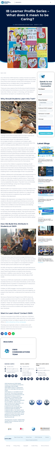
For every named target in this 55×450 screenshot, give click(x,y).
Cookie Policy (34, 445)
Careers (47, 437)
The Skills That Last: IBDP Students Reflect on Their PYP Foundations (45, 220)
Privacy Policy (16, 445)
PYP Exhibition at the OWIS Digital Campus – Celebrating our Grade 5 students (45, 240)
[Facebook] (6, 376)
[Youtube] (12, 376)
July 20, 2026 (40, 197)
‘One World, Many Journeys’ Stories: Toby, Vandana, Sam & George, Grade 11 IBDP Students (46, 259)
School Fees (29, 437)
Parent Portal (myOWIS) (31, 440)
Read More (40, 163)
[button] (2, 333)
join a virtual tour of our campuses (16, 322)
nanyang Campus (9, 364)
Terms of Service (45, 445)
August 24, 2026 (41, 158)
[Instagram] (9, 376)
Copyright (25, 445)
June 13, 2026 (40, 237)
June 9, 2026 (40, 257)
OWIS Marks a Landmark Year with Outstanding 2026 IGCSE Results (45, 160)
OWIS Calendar (38, 437)
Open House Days (18, 437)
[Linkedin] (16, 376)
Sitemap (8, 445)
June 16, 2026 (40, 217)
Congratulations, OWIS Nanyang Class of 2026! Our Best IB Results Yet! (46, 200)
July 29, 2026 (40, 178)
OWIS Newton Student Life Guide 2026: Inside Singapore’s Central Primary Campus (45, 180)
